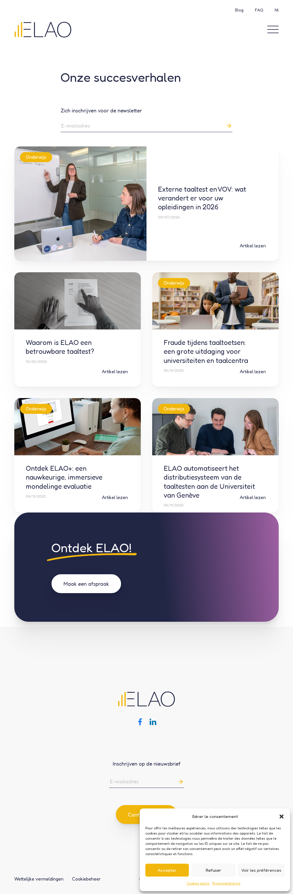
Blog (239, 9)
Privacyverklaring (226, 883)
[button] (281, 816)
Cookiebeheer (86, 879)
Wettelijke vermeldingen (39, 879)
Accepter (167, 870)
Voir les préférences (261, 870)
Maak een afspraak (86, 584)
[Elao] (43, 29)
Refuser (213, 870)
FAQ (259, 9)
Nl (277, 9)
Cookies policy (198, 883)
